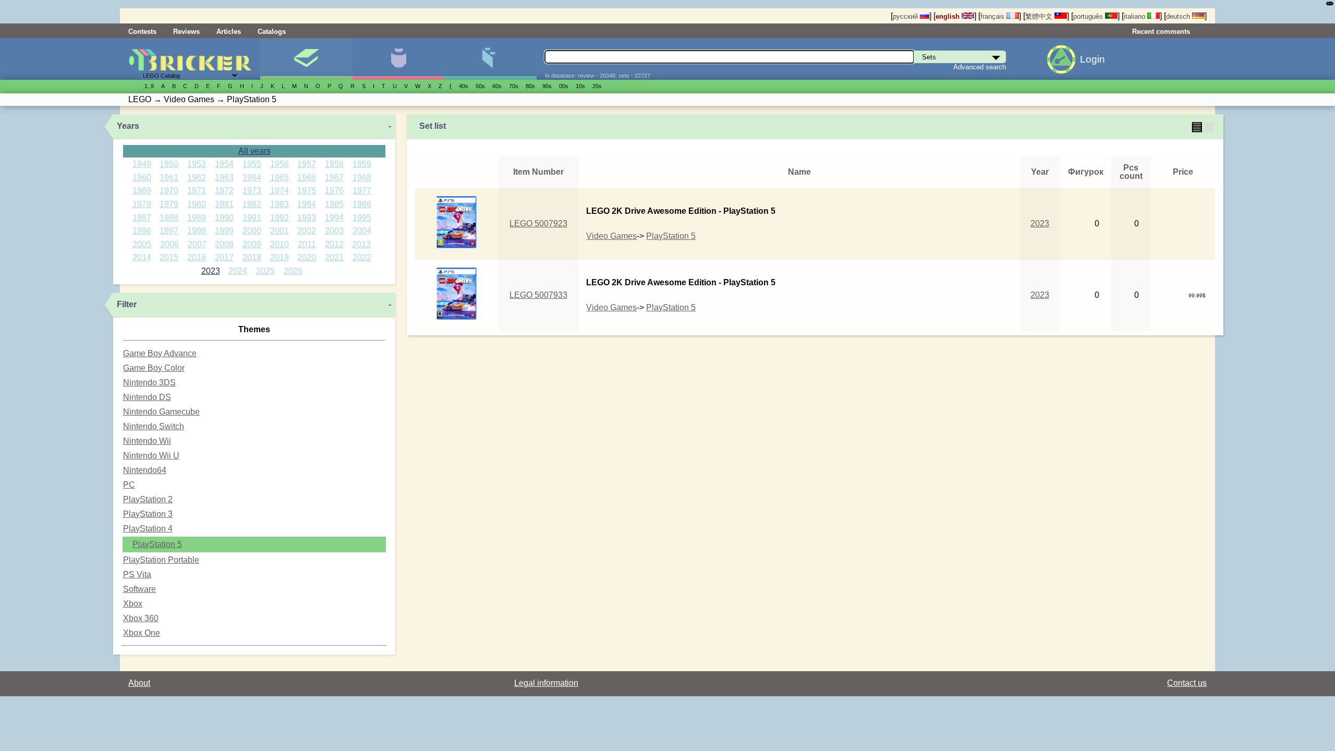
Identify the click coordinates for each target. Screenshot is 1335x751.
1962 (196, 177)
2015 (169, 257)
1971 (196, 190)
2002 (306, 230)
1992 (279, 217)
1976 (334, 190)
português (1089, 16)
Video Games (611, 236)
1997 (169, 230)
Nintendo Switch (153, 426)
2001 (279, 230)
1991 (251, 217)
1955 (251, 164)
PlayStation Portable (161, 559)
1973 (251, 190)
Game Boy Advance (160, 353)
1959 (362, 164)
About (139, 683)
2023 (210, 271)
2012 (334, 244)
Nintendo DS (147, 397)
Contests (142, 31)
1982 (251, 204)
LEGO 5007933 (538, 294)
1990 (224, 217)
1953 (196, 164)
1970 (169, 190)
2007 (197, 244)
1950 (169, 164)
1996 (141, 230)
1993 (306, 217)
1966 (306, 177)
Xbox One (141, 632)
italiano (1135, 16)
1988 (169, 217)
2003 (334, 230)
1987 (141, 217)
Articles (228, 31)
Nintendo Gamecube (161, 411)
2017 (224, 257)
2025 (265, 271)
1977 (362, 190)
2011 (307, 244)
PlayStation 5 (157, 544)
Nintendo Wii (147, 441)
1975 (306, 190)
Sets (305, 59)
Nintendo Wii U (151, 455)
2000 (251, 230)
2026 (293, 271)
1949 (141, 164)
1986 (362, 204)
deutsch (1179, 16)
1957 (306, 164)
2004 (362, 230)
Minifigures (398, 59)
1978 (141, 204)
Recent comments (1161, 31)
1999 (224, 230)
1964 (251, 177)
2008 (224, 244)
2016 (196, 257)
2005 (141, 244)
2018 (251, 257)
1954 (224, 164)
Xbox (132, 603)
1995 (362, 217)
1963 (224, 177)
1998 (196, 230)
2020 (306, 257)
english (949, 16)
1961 (169, 177)
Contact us (1187, 683)
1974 (279, 190)
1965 (279, 177)
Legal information (546, 683)
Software (139, 589)
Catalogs (272, 31)
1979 (169, 204)
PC (129, 484)
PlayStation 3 (148, 514)
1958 (334, 164)
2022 (362, 257)
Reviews (186, 31)
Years (128, 126)
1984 (306, 204)
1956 (279, 164)
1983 (279, 204)
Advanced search (979, 67)
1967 (334, 177)
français (993, 16)
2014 (141, 257)
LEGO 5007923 (538, 223)
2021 (334, 257)
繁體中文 (1039, 16)
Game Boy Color (154, 368)
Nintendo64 (144, 470)
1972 (224, 190)
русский (906, 16)
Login (1092, 59)
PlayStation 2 (148, 499)
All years (254, 151)
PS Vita (137, 574)
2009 (251, 244)
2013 (361, 244)
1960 (141, 177)
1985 (334, 204)
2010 (279, 244)
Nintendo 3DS (149, 382)
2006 (169, 244)
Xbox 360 (141, 618)
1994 (334, 217)
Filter (127, 304)
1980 (196, 204)
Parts (490, 59)
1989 (196, 217)
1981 (224, 204)
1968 (362, 177)
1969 (141, 190)
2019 (279, 257)
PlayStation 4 (148, 528)
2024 (237, 271)
